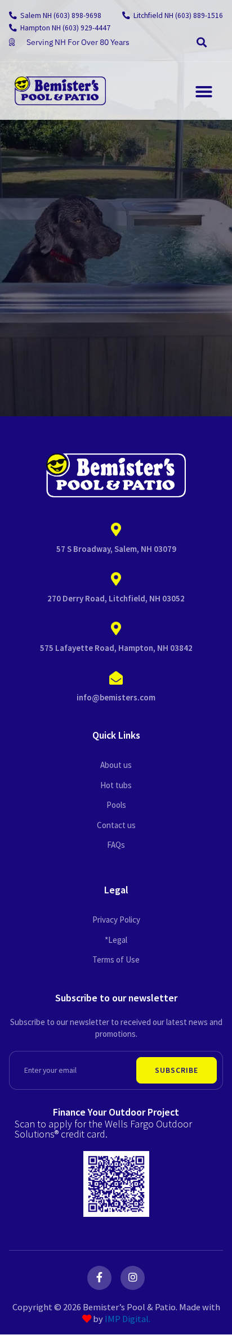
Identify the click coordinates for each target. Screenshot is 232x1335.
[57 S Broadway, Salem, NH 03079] (116, 530)
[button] (201, 42)
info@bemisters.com (116, 697)
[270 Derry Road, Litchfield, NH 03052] (116, 579)
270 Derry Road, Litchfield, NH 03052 (116, 598)
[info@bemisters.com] (116, 678)
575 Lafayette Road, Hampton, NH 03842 (116, 647)
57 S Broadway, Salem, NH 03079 (116, 548)
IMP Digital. (127, 1318)
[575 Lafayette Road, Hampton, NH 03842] (116, 629)
